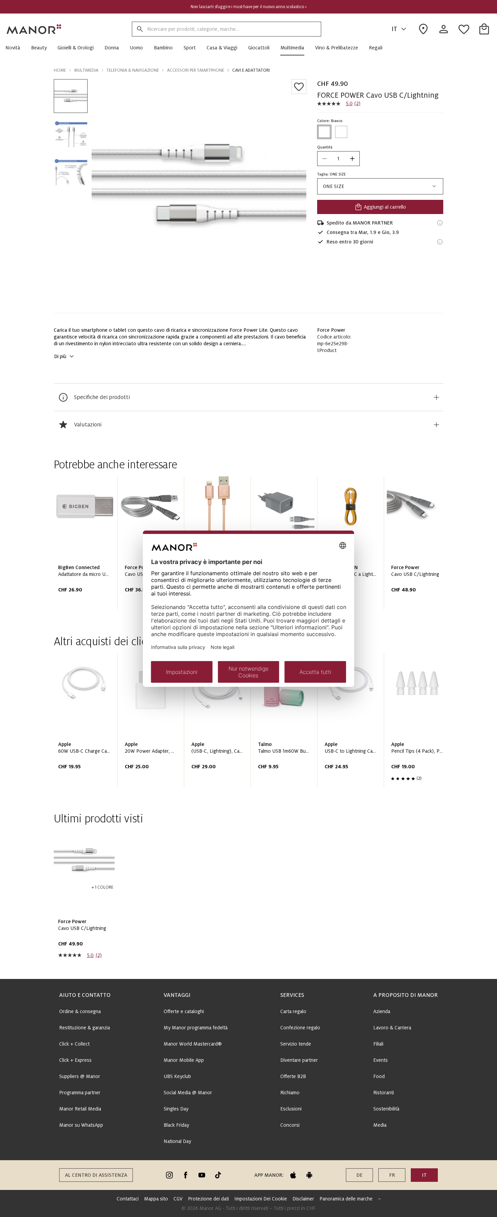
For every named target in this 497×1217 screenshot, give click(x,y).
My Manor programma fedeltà (196, 1027)
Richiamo (290, 1092)
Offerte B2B (293, 1076)
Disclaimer (303, 1198)
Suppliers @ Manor (79, 1076)
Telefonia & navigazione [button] (132, 70)
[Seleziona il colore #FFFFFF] (324, 132)
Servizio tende (295, 1044)
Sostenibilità (386, 1108)
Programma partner (79, 1092)
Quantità (324, 147)
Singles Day (176, 1108)
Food (379, 1076)
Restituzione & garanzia (84, 1027)
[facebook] (185, 1175)
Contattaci (128, 1198)
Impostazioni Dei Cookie (260, 1198)
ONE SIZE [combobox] (333, 186)
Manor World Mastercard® (193, 1044)
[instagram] (169, 1175)
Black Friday (176, 1125)
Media (379, 1125)
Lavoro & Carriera (392, 1027)
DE (359, 1175)
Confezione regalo (300, 1027)
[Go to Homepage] (34, 29)
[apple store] (293, 1175)
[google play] (309, 1175)
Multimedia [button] (86, 70)
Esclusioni (291, 1108)
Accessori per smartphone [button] (195, 70)
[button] (15, 48)
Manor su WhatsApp (81, 1125)
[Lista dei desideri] (298, 86)
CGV (178, 1198)
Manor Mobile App (184, 1060)
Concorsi (290, 1125)
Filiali (378, 1044)
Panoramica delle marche (346, 1198)
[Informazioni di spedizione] (439, 222)
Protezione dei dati (208, 1198)
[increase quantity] (352, 158)
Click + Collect (74, 1044)
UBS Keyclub (177, 1076)
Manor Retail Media (80, 1108)
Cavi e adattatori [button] (251, 70)
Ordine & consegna (80, 1011)
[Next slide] (419, 545)
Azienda (381, 1011)
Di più (60, 356)
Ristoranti (383, 1092)
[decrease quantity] (324, 158)
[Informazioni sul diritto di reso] (439, 241)
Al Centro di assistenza (96, 1175)
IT (394, 29)
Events (380, 1060)
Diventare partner (299, 1060)
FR (392, 1175)
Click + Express (75, 1060)
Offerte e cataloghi (184, 1011)
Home (60, 70)
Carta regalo (293, 1011)
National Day (177, 1141)
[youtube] (202, 1175)
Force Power (331, 330)
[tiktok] (218, 1175)
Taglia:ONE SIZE (331, 174)
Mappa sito (156, 1198)
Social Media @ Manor (188, 1092)
